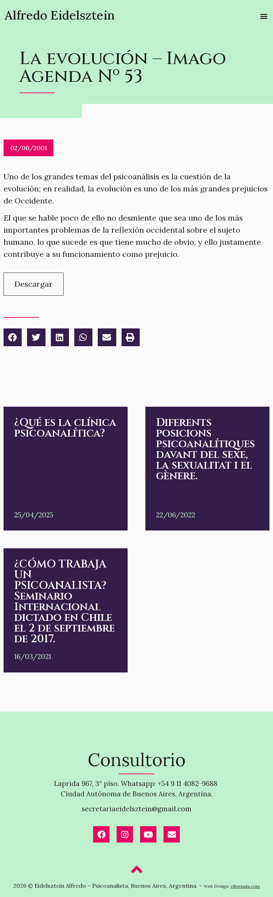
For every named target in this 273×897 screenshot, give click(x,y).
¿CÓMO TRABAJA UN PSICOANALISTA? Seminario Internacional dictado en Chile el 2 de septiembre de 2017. (64, 601)
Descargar (33, 284)
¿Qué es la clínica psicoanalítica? (65, 428)
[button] (263, 16)
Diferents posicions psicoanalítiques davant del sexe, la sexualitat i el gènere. (205, 449)
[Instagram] (125, 834)
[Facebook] (101, 834)
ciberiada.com (245, 886)
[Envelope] (172, 834)
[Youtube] (148, 834)
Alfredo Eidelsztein (60, 15)
